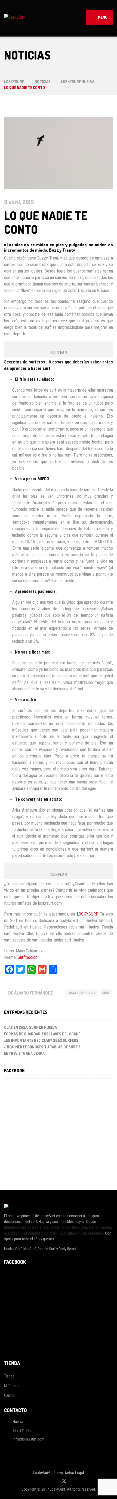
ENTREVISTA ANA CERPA (24, 1053)
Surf (105, 993)
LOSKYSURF (87, 914)
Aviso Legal (74, 1473)
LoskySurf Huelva (81, 993)
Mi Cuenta (12, 1386)
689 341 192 (22, 1430)
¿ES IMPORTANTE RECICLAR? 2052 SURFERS (41, 1040)
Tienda (9, 1376)
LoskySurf (41, 1473)
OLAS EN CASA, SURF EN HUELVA (30, 1027)
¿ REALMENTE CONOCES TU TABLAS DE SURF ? (42, 1047)
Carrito (9, 1395)
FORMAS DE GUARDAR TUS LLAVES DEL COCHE (42, 1034)
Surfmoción (27, 957)
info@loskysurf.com (28, 1439)
